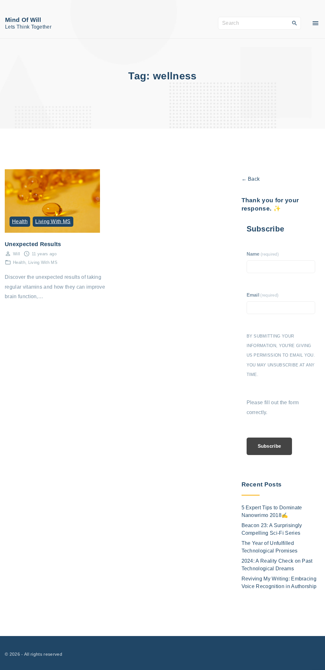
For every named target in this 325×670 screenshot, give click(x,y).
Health (20, 221)
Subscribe (269, 446)
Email (263, 295)
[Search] (294, 23)
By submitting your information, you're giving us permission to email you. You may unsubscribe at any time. (281, 355)
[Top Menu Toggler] (315, 23)
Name (263, 254)
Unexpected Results (33, 244)
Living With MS (52, 221)
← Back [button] (251, 179)
